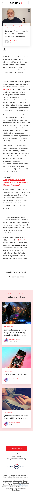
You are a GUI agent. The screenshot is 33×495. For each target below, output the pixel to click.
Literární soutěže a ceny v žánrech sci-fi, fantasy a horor (15, 27)
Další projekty (16, 456)
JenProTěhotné (14, 485)
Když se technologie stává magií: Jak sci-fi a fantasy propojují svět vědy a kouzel (16, 332)
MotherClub (25, 483)
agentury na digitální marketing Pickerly (15, 481)
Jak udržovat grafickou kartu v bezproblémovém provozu (16, 417)
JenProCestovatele (22, 487)
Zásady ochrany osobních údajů (16, 459)
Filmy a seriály (8, 327)
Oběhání (5, 485)
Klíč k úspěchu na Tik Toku (15, 374)
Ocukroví (23, 489)
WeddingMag (9, 489)
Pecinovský (7, 89)
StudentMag (11, 487)
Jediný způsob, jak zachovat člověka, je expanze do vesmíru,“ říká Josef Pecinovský (16, 182)
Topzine (4, 487)
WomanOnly (17, 483)
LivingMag (16, 489)
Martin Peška (14, 41)
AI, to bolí (21, 240)
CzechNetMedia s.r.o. (19, 475)
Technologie (8, 371)
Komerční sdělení (14, 340)
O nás (16, 454)
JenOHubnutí (15, 491)
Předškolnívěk (23, 485)
